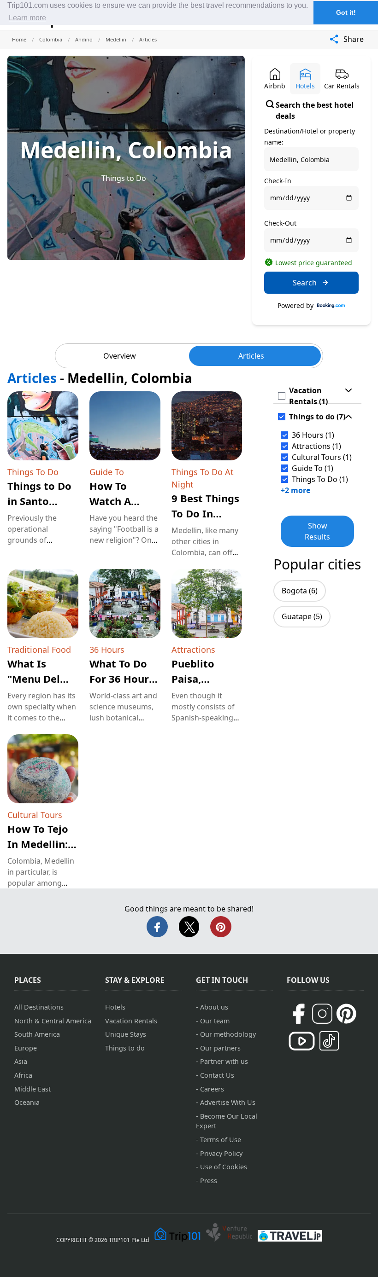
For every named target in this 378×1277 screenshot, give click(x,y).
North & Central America (52, 1020)
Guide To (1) (312, 468)
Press (208, 1180)
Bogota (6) (300, 591)
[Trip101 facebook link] (298, 1013)
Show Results (317, 531)
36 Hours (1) (313, 435)
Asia (20, 1061)
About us (214, 1007)
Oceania (27, 1102)
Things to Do (123, 178)
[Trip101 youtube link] (302, 1041)
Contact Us (217, 1075)
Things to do (125, 1048)
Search (305, 283)
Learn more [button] (27, 18)
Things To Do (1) (320, 479)
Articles (251, 356)
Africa (23, 1075)
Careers (212, 1089)
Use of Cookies (223, 1166)
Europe (25, 1048)
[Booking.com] (331, 305)
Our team (215, 1020)
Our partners (220, 1048)
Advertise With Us (227, 1102)
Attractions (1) (316, 446)
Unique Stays (125, 1034)
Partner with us (224, 1061)
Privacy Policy (221, 1153)
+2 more (295, 490)
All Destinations (39, 1007)
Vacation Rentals (131, 1020)
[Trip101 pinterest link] (346, 1013)
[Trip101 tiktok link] (329, 1040)
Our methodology (228, 1034)
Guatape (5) (302, 616)
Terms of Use (220, 1139)
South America (37, 1034)
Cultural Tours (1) (322, 457)
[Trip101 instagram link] (322, 1013)
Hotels (115, 1007)
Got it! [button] (346, 12)
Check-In (277, 180)
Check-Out (280, 223)
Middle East (32, 1089)
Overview (119, 356)
